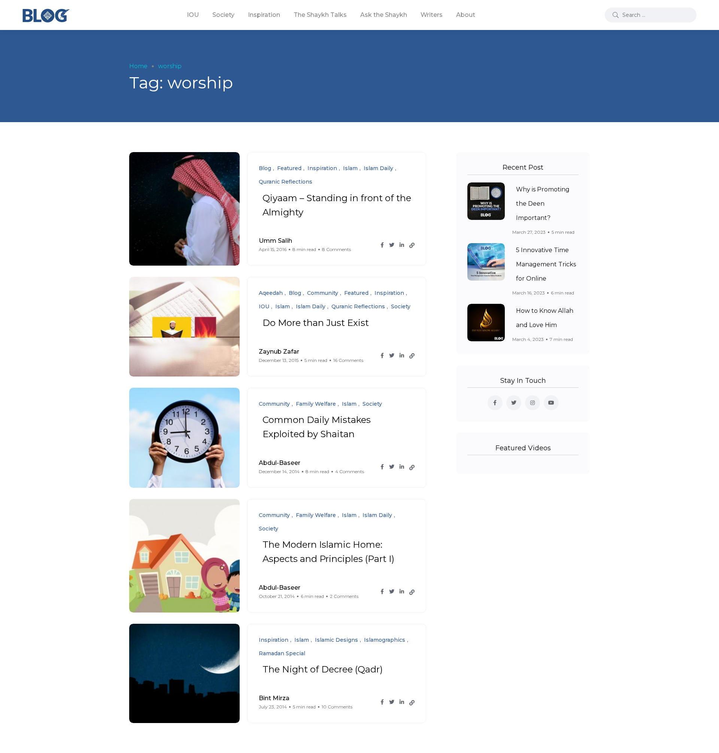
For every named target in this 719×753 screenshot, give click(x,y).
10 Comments (337, 707)
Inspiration (264, 14)
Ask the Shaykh (383, 14)
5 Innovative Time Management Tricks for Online (546, 264)
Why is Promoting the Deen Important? (543, 203)
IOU (193, 14)
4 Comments (349, 471)
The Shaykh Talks (320, 14)
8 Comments (336, 249)
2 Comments (344, 596)
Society (223, 14)
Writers (432, 14)
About (465, 14)
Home (138, 66)
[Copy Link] (412, 245)
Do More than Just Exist (316, 322)
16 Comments (348, 360)
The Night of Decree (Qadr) (323, 669)
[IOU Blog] (46, 14)
